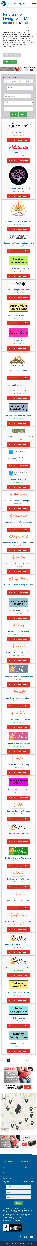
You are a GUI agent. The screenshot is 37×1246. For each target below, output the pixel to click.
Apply (14, 114)
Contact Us (22, 1167)
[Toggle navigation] (34, 3)
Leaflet (13, 1131)
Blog (4, 1167)
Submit (18, 1203)
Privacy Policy (8, 1217)
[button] (31, 1109)
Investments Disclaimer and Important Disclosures (18, 1219)
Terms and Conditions (11, 1216)
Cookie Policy (21, 1217)
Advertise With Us (24, 1162)
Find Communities (8, 1172)
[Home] (14, 3)
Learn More (7, 1161)
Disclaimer (25, 1216)
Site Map (22, 1171)
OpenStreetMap (23, 1131)
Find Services (10, 62)
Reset (23, 114)
